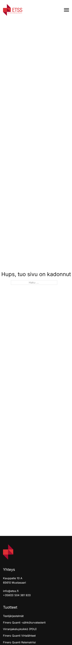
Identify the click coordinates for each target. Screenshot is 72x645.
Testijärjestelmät (13, 616)
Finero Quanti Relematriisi (19, 642)
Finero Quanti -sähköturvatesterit (24, 622)
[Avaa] (66, 10)
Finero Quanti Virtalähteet (19, 635)
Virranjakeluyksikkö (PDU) (20, 629)
